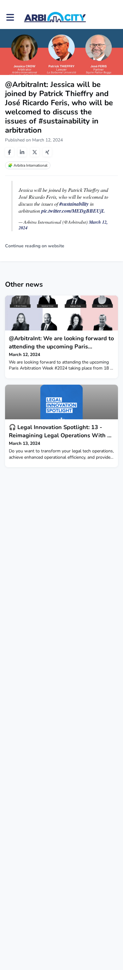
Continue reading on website (34, 246)
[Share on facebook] (9, 152)
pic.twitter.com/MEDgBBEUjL (73, 210)
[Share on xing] (47, 152)
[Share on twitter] (34, 152)
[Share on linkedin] (22, 152)
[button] (10, 17)
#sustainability (74, 203)
